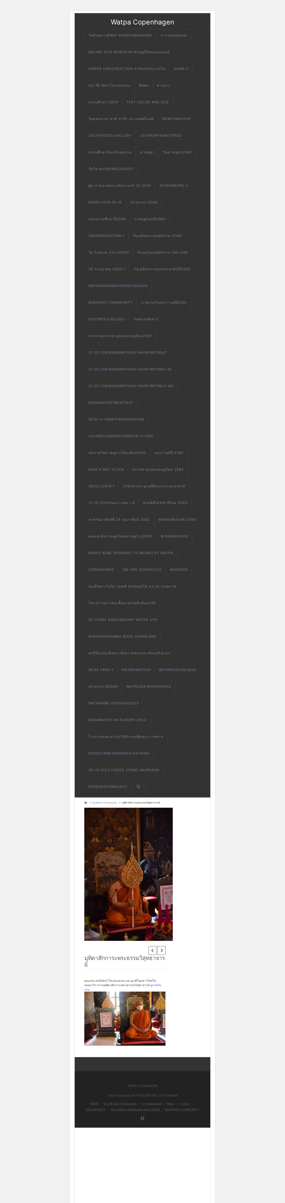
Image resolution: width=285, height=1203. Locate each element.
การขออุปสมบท (152, 1103)
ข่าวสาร (185, 1103)
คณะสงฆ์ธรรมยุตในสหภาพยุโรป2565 (135, 1109)
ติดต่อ (170, 1103)
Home (94, 1103)
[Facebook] (142, 1118)
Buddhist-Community (182, 1109)
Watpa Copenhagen (142, 22)
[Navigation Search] (138, 788)
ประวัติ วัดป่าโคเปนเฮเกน (120, 1103)
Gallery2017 (95, 1109)
